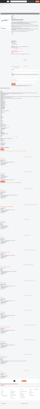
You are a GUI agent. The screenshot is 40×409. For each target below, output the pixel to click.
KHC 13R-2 (2, 372)
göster (2, 146)
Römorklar (12, 384)
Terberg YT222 (3, 173)
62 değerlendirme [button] (13, 43)
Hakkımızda (2, 391)
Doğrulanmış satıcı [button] (13, 40)
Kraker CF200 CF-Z (3, 282)
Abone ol (3, 181)
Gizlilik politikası (12, 392)
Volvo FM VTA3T (3, 221)
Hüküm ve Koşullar (12, 391)
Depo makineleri (16, 384)
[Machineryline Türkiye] (3, 1)
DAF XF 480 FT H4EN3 (4, 356)
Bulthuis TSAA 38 (3, 341)
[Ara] (11, 1)
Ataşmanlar (6, 384)
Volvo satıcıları (2, 385)
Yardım (2, 392)
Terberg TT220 (3, 158)
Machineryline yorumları (13, 395)
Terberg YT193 (3, 190)
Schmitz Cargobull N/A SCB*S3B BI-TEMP (7, 206)
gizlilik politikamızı (18, 85)
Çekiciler (4, 384)
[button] (15, 44)
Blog (10, 396)
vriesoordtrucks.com (13, 50)
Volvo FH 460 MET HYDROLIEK (5, 266)
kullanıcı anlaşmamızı (24, 85)
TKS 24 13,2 (2, 237)
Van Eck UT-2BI (3, 312)
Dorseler (2, 384)
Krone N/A (2, 297)
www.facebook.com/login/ (14, 51)
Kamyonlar (9, 384)
